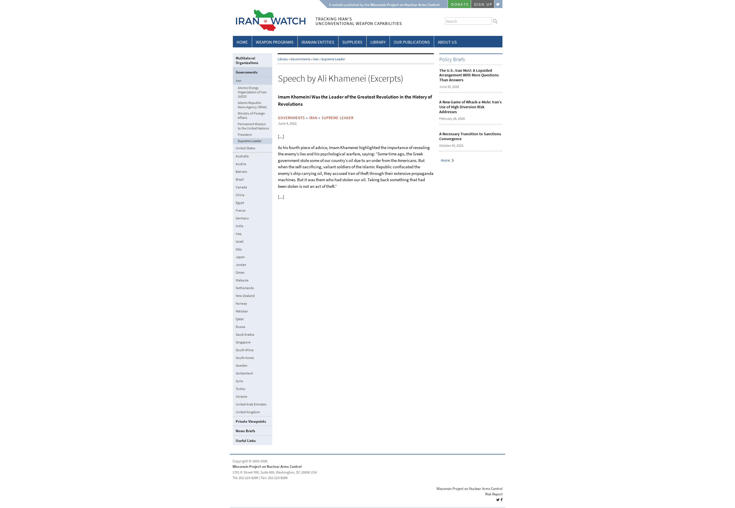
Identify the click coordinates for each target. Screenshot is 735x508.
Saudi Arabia (245, 334)
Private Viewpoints (251, 421)
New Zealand (245, 295)
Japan (240, 257)
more (445, 160)
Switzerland (244, 373)
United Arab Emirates (251, 404)
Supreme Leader (333, 59)
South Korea (245, 358)
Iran (316, 59)
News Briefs (245, 430)
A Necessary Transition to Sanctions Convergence (470, 136)
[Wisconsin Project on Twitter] (498, 4)
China (240, 195)
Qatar (240, 319)
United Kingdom (248, 412)
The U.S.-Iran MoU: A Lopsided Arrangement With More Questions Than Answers (469, 75)
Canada (241, 187)
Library (378, 42)
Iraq (238, 233)
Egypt (240, 202)
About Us (447, 42)
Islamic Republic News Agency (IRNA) (252, 105)
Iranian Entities (317, 42)
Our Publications (412, 42)
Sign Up (483, 4)
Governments (300, 59)
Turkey (240, 389)
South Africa (245, 350)
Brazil (240, 179)
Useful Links (246, 440)
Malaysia (242, 280)
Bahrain (241, 171)
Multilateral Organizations (247, 60)
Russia (240, 326)
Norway (241, 303)
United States (245, 148)
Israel (239, 241)
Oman (240, 272)
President (245, 135)
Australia (242, 156)
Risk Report (493, 494)
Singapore (243, 342)
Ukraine (241, 396)
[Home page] (269, 30)
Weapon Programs (274, 42)
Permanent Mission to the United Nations (253, 126)
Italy (239, 249)
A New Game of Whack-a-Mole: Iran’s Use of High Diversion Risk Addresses (470, 107)
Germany (242, 218)
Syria (239, 381)
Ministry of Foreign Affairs (251, 115)
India (239, 226)
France (240, 210)
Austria (241, 164)
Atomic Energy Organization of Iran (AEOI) (252, 92)
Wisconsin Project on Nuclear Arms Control (267, 466)
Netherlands (245, 288)
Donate (460, 4)
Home (242, 42)
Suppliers (352, 42)
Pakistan (242, 311)
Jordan (241, 264)
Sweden (241, 365)
